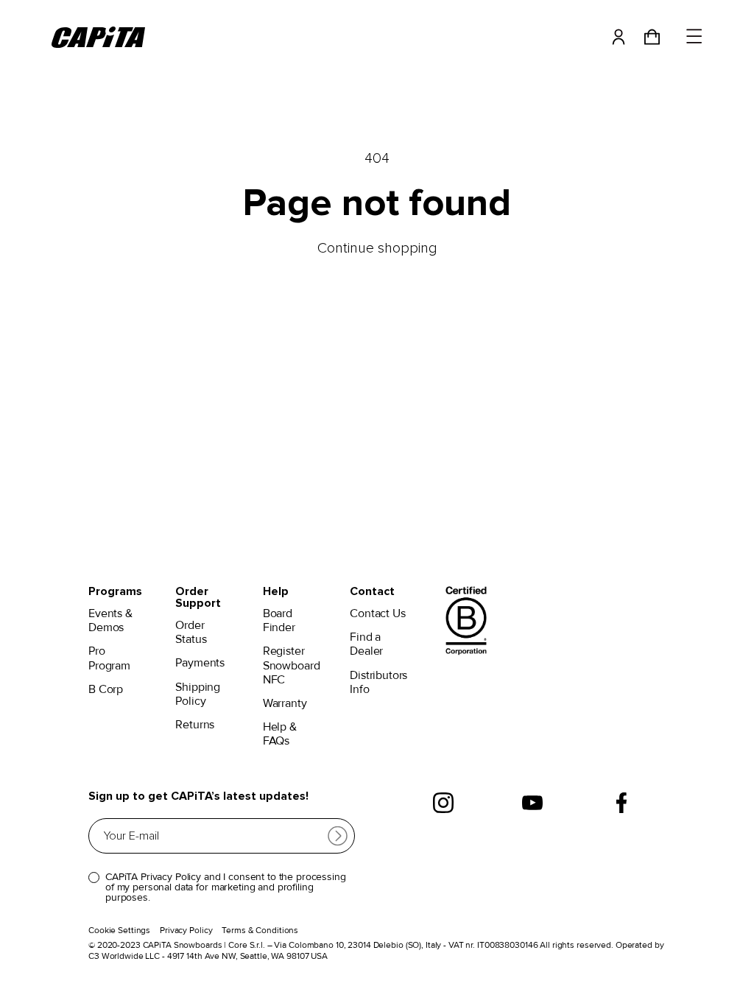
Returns (194, 725)
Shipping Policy (197, 694)
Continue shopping (377, 248)
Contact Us (377, 614)
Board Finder (279, 621)
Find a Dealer (366, 644)
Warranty (285, 704)
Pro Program (109, 658)
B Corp (105, 690)
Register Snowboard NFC (291, 665)
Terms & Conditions (260, 930)
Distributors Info (378, 683)
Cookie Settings (119, 930)
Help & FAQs (280, 734)
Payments (200, 663)
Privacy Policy (186, 930)
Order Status (190, 633)
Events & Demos (110, 621)
